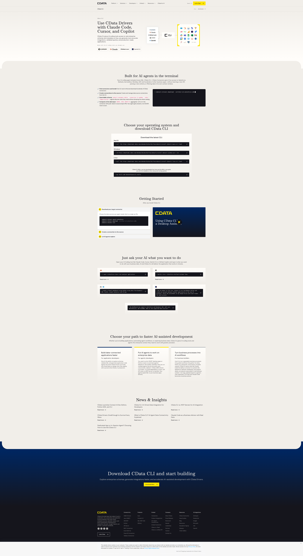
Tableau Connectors (129, 535)
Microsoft (195, 523)
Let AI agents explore (107, 236)
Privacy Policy (192, 546)
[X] (101, 529)
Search (188, 3)
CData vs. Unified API (157, 530)
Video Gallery (182, 530)
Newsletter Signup (184, 525)
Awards (167, 523)
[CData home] (103, 3)
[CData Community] (107, 529)
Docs (195, 9)
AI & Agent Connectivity (155, 521)
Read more (103, 279)
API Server (126, 525)
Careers (167, 530)
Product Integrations (157, 518)
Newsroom (168, 521)
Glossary (181, 528)
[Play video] (179, 222)
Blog (180, 521)
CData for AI (161, 3)
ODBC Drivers (127, 516)
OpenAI (195, 528)
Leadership (168, 525)
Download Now (149, 484)
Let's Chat (198, 3)
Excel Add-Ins (127, 530)
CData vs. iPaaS (156, 527)
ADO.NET (126, 521)
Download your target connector (110, 209)
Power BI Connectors (129, 533)
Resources (182, 523)
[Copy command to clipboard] (187, 144)
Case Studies (182, 518)
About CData (168, 516)
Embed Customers (156, 525)
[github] (104, 529)
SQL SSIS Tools (141, 521)
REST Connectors (128, 528)
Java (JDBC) (127, 518)
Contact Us (168, 533)
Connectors (154, 516)
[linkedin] (98, 529)
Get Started (200, 9)
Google (195, 521)
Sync (139, 516)
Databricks (196, 518)
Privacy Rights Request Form (151, 548)
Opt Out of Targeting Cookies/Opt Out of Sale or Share (188, 551)
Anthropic (195, 516)
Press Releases (169, 518)
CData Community (184, 516)
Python (125, 523)
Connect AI (140, 518)
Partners (167, 528)
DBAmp (140, 523)
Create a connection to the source (111, 232)
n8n (194, 525)
